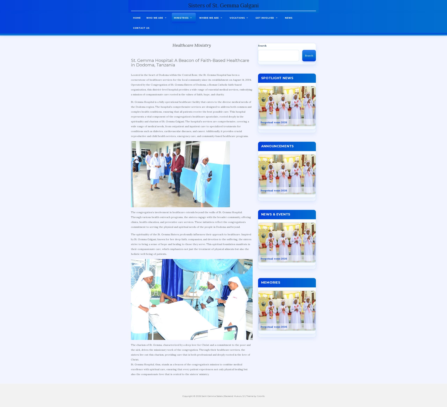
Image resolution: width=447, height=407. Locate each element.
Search (262, 45)
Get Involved (264, 18)
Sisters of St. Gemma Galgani (223, 5)
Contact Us (141, 28)
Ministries (181, 18)
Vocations (237, 18)
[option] (287, 106)
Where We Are (209, 18)
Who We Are (154, 18)
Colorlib (261, 396)
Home (137, 18)
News (288, 18)
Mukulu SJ (239, 396)
